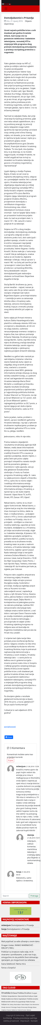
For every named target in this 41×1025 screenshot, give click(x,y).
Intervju (12, 1004)
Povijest (34, 993)
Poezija (18, 1007)
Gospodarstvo (12, 996)
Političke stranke (32, 999)
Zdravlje (3, 1007)
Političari (4, 996)
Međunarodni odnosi (8, 1002)
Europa (32, 1002)
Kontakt (34, 1021)
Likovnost (8, 1007)
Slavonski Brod (23, 996)
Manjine (27, 1004)
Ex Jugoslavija (20, 1002)
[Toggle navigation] (6, 8)
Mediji (3, 999)
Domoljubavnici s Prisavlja (22, 925)
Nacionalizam (17, 1004)
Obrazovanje (24, 1007)
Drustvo (24, 1010)
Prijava (10, 760)
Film (8, 1004)
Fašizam (4, 1004)
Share (9, 737)
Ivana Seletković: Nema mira (13, 964)
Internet (20, 1010)
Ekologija (30, 1007)
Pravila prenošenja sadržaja (25, 1018)
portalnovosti (10, 726)
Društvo (27, 993)
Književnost (10, 999)
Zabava (34, 1007)
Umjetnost (4, 1010)
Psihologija (14, 1007)
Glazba (23, 1004)
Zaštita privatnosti (11, 1021)
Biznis (16, 999)
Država (14, 993)
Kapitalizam (22, 999)
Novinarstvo (36, 1004)
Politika (20, 993)
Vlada (28, 1002)
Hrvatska (5, 992)
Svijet (35, 996)
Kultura (30, 996)
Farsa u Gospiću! (8, 967)
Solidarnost (14, 1010)
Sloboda (29, 1010)
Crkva (31, 1004)
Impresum (24, 1021)
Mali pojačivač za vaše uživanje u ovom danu (20, 941)
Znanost (9, 1010)
